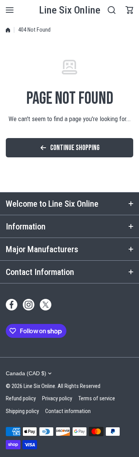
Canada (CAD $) (26, 373)
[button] (129, 10)
